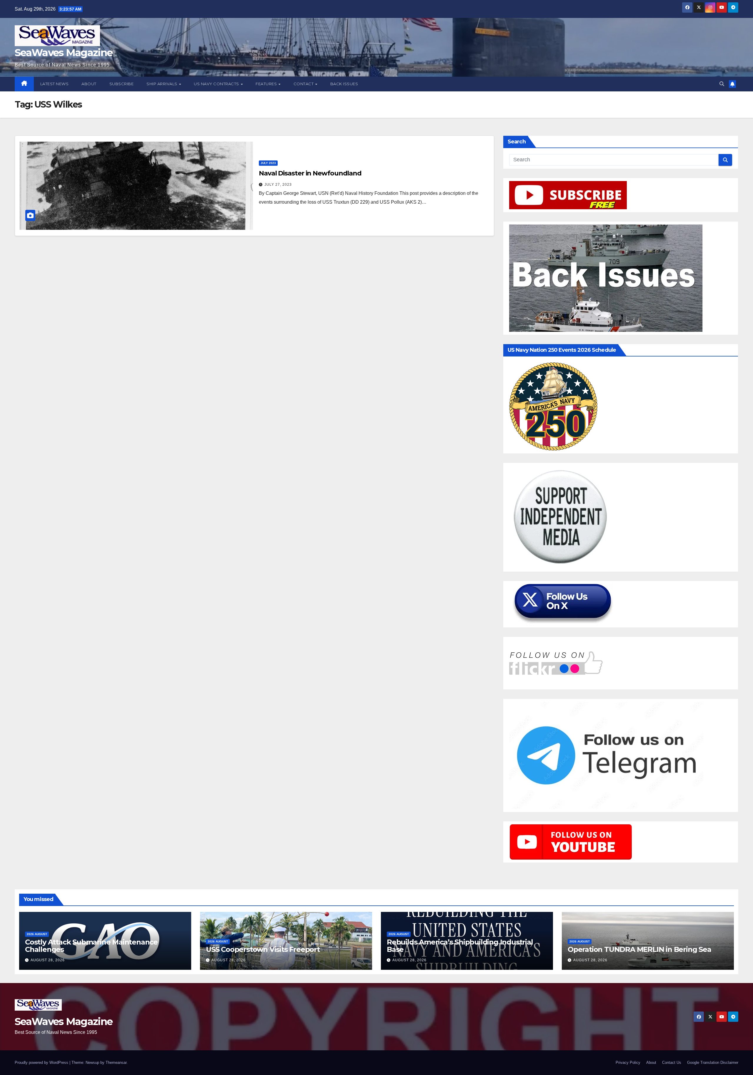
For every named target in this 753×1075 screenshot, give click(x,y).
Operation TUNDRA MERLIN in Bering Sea (639, 949)
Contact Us (671, 1062)
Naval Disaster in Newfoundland (310, 173)
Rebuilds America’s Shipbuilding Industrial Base (460, 946)
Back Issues (344, 83)
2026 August (37, 934)
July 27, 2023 (278, 184)
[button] (721, 83)
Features (267, 83)
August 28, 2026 (48, 960)
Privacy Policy (628, 1062)
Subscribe (121, 83)
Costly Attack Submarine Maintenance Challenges (91, 946)
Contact (304, 83)
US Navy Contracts (217, 83)
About (88, 83)
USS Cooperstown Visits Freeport (263, 949)
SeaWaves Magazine (63, 52)
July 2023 (268, 163)
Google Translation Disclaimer (712, 1062)
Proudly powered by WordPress (42, 1062)
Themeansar (116, 1062)
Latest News (54, 83)
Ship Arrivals (162, 83)
